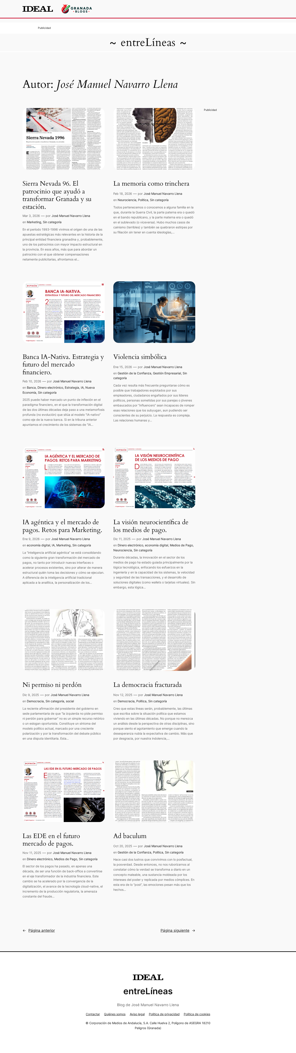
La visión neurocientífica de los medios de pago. (151, 526)
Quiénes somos (114, 1014)
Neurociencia (127, 200)
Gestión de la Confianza (134, 373)
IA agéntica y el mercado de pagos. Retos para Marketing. (62, 526)
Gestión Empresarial (167, 373)
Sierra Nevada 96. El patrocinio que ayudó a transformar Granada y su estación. (57, 195)
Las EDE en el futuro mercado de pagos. (51, 840)
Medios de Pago (181, 545)
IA (82, 387)
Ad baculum (129, 836)
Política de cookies (197, 1014)
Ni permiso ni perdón (52, 685)
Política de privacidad (164, 1014)
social (70, 701)
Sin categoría (52, 222)
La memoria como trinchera (151, 184)
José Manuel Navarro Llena (71, 216)
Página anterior (39, 930)
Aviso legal (137, 1014)
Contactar (93, 1014)
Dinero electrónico (50, 387)
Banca (31, 387)
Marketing (34, 222)
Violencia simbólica (140, 357)
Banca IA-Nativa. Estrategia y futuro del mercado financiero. (63, 365)
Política (143, 200)
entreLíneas (148, 42)
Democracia (35, 701)
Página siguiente (178, 930)
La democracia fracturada (147, 685)
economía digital (38, 545)
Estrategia (72, 387)
